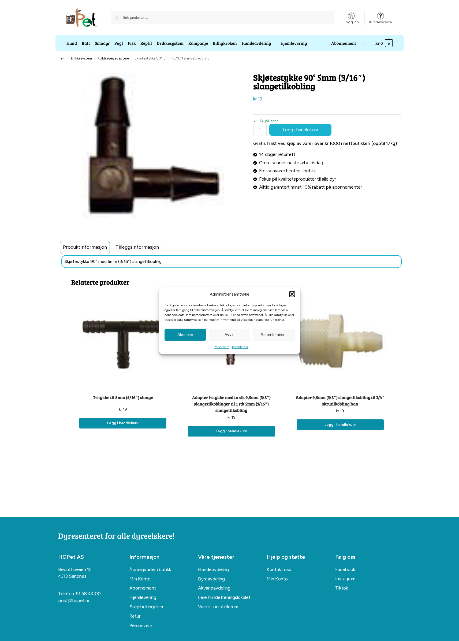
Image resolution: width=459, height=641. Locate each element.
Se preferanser (274, 334)
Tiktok (341, 588)
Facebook (345, 569)
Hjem (61, 58)
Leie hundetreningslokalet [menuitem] (224, 597)
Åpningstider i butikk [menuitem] (150, 569)
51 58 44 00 (88, 593)
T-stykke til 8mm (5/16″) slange (123, 397)
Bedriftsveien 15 (75, 569)
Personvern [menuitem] (140, 625)
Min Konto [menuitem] (140, 579)
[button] (292, 294)
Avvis (229, 334)
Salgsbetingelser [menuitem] (146, 606)
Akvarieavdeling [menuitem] (214, 588)
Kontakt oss (240, 347)
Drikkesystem (81, 58)
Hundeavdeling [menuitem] (213, 569)
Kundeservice (380, 22)
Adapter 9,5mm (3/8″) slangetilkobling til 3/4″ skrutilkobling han (340, 400)
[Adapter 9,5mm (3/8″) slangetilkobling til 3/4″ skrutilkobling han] (340, 342)
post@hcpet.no (74, 600)
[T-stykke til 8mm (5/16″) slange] (122, 342)
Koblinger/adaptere (113, 58)
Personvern (221, 347)
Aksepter (185, 334)
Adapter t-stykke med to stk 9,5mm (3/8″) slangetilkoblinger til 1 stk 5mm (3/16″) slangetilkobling (231, 403)
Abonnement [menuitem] (142, 588)
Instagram (345, 578)
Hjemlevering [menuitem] (142, 597)
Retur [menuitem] (134, 616)
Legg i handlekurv (300, 129)
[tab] (85, 247)
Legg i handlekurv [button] (123, 423)
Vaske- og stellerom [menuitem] (218, 606)
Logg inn (351, 22)
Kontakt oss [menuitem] (279, 569)
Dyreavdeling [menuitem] (211, 579)
